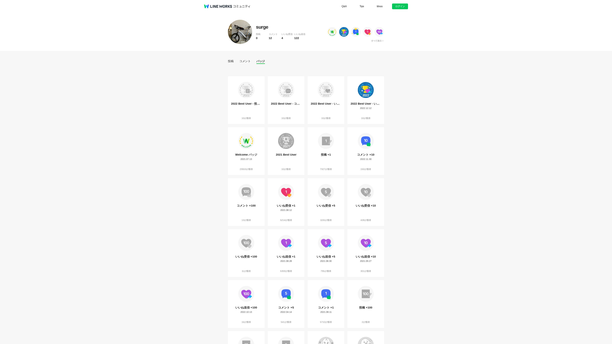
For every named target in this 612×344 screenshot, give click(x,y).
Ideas (380, 6)
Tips (362, 6)
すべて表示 (376, 40)
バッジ (260, 61)
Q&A (344, 6)
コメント (245, 61)
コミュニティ (241, 6)
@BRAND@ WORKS (218, 6)
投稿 (230, 61)
